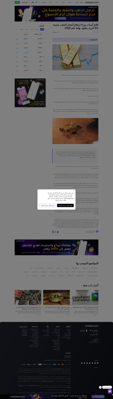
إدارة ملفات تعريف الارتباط (47, 205)
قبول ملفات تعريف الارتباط (65, 205)
